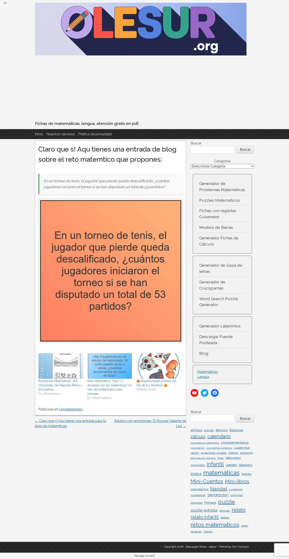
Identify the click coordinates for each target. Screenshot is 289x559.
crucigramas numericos (219, 448)
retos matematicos (215, 524)
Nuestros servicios (60, 134)
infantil (215, 464)
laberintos (245, 465)
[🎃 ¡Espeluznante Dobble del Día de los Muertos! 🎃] (158, 366)
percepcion (218, 495)
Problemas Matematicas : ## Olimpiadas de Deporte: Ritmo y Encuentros (60, 385)
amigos (196, 430)
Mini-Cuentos (207, 481)
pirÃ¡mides (236, 495)
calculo (198, 436)
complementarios (235, 442)
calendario (219, 436)
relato (239, 510)
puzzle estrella (204, 510)
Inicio (39, 134)
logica (196, 473)
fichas (220, 458)
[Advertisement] (144, 88)
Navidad (218, 488)
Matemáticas (207, 372)
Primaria (210, 503)
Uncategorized (70, 409)
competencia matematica (205, 443)
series (244, 525)
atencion (222, 430)
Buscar (196, 143)
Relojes (225, 517)
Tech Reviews (240, 546)
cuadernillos (242, 447)
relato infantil (205, 517)
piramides (196, 502)
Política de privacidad (95, 134)
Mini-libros (237, 481)
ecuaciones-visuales (214, 452)
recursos (224, 510)
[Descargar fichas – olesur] (140, 54)
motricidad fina (199, 489)
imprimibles (198, 465)
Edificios (233, 452)
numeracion (235, 489)
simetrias (196, 531)
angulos (209, 430)
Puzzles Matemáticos (219, 200)
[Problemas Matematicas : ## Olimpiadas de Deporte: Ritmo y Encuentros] (60, 366)
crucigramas (197, 448)
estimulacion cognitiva (203, 458)
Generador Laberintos (220, 326)
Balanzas (236, 430)
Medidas (246, 474)
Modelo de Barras (216, 227)
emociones (246, 452)
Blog (203, 353)
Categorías (222, 161)
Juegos (231, 465)
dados (195, 452)
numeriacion (198, 495)
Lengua (203, 377)
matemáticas (221, 472)
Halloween (233, 458)
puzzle (226, 502)
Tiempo (208, 531)
